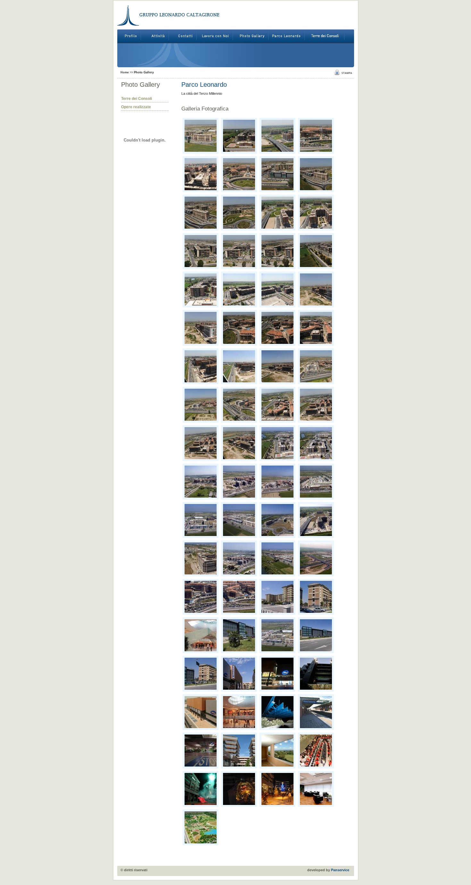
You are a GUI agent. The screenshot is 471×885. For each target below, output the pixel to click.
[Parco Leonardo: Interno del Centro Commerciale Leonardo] (201, 635)
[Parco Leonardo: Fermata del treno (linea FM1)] (316, 712)
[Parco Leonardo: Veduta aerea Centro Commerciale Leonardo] (316, 481)
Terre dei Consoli (136, 98)
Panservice (340, 870)
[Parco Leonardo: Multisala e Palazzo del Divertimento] (239, 674)
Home (124, 72)
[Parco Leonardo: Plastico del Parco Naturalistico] (201, 827)
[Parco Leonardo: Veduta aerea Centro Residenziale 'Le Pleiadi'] (277, 443)
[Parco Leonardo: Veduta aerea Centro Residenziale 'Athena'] (201, 481)
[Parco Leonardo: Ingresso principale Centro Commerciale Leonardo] (316, 674)
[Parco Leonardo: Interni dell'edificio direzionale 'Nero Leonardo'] (316, 789)
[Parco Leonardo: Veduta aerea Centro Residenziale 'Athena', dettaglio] (201, 597)
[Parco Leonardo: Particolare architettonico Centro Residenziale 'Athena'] (239, 750)
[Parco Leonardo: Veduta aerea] (201, 136)
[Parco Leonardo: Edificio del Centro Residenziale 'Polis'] (201, 558)
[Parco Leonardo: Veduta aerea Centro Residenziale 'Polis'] (277, 520)
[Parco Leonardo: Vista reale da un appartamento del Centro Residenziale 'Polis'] (277, 750)
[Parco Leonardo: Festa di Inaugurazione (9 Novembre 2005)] (316, 750)
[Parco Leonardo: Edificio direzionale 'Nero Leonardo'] (239, 635)
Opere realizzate (136, 107)
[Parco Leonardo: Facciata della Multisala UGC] (277, 674)
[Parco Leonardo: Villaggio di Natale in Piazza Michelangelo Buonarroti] (239, 789)
